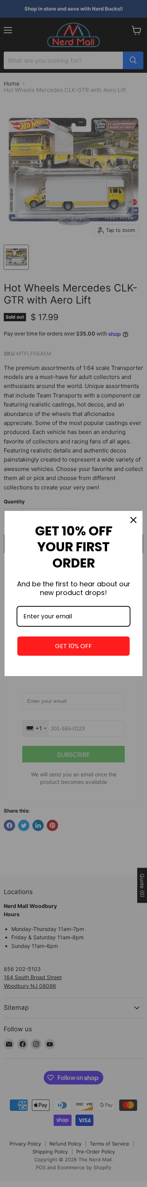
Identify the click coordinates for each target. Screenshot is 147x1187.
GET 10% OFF (73, 646)
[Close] (133, 520)
